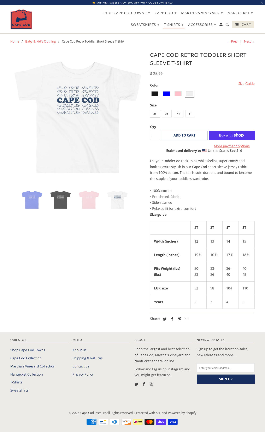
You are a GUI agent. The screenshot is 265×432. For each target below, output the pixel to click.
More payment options (232, 146)
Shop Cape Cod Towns (27, 350)
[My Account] (221, 25)
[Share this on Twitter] (164, 318)
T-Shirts (16, 382)
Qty (153, 126)
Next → (249, 41)
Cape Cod (166, 12)
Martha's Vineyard (202, 12)
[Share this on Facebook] (171, 318)
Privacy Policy (83, 374)
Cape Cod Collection (26, 358)
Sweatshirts (19, 390)
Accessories (202, 24)
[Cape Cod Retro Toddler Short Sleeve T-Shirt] (78, 118)
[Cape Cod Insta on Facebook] (144, 384)
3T (166, 113)
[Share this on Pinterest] (179, 318)
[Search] (228, 25)
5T (190, 113)
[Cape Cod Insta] (21, 19)
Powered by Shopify (182, 413)
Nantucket (240, 12)
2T (155, 113)
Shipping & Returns (87, 358)
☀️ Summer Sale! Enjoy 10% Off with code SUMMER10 (132, 2)
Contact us (80, 366)
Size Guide (246, 83)
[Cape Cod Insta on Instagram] (151, 384)
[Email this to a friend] (186, 318)
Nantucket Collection (26, 374)
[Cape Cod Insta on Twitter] (137, 384)
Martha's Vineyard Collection (32, 366)
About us (79, 350)
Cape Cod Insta (90, 413)
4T (178, 113)
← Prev (232, 41)
